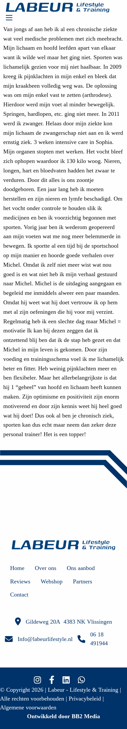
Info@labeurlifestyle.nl (45, 639)
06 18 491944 (99, 639)
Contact (19, 594)
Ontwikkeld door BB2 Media (63, 716)
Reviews (20, 581)
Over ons (45, 568)
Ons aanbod (81, 568)
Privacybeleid (85, 698)
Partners (82, 581)
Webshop (52, 581)
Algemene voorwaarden (28, 707)
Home (17, 568)
